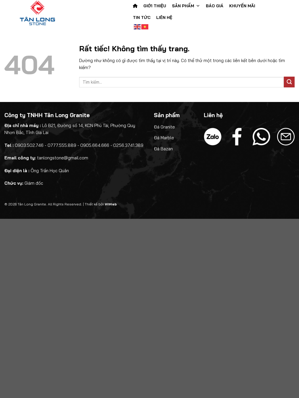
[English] (137, 26)
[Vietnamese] (145, 26)
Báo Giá (214, 5)
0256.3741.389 (128, 145)
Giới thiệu (154, 5)
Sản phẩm (183, 5)
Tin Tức (141, 17)
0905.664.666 (94, 145)
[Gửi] (289, 82)
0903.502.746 (29, 145)
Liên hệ (164, 17)
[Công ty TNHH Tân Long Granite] (48, 13)
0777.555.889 (62, 145)
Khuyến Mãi (242, 5)
